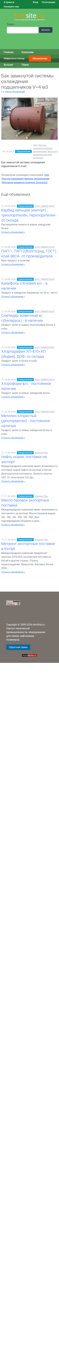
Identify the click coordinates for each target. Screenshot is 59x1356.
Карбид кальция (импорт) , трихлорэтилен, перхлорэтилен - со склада (29, 215)
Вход (35, 2)
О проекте (9, 2)
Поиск (25, 64)
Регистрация (48, 2)
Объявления (40, 58)
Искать (46, 30)
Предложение (23, 151)
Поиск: (11, 24)
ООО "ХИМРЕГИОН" (45, 206)
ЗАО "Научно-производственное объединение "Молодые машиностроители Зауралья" (45, 151)
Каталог (8, 64)
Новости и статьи (14, 58)
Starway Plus (41, 452)
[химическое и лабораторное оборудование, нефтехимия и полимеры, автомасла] (29, 16)
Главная (8, 52)
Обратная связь (18, 647)
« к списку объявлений (13, 92)
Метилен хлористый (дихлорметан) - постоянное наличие (25, 421)
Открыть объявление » (13, 232)
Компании (28, 52)
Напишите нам (11, 6)
